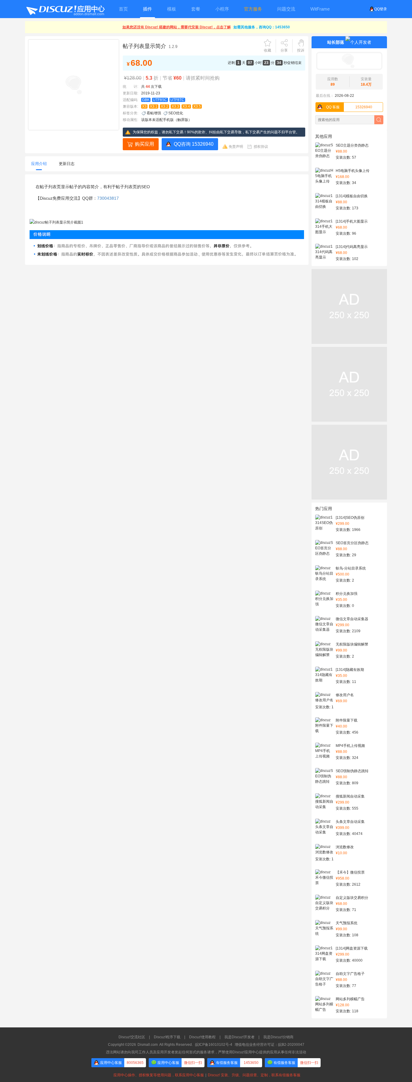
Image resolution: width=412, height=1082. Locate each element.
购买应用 (144, 144)
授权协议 (261, 146)
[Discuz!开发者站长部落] (349, 61)
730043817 (108, 198)
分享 (284, 50)
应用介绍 (39, 163)
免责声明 (236, 146)
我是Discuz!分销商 (278, 1037)
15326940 (349, 107)
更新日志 (66, 163)
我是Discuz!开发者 (239, 1037)
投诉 (300, 50)
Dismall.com (148, 1044)
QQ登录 (380, 9)
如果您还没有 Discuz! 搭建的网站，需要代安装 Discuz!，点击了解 (176, 27)
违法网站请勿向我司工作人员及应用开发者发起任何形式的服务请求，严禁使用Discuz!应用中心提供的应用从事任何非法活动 (206, 1052)
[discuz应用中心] (65, 9)
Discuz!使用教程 (202, 1037)
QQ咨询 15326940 (194, 144)
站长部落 (335, 42)
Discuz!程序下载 (167, 1037)
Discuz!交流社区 (132, 1037)
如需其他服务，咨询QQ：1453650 (261, 27)
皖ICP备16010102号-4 (213, 1044)
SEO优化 (175, 113)
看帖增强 (154, 113)
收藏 (267, 50)
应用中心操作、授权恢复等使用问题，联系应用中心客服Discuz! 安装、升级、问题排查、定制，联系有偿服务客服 (206, 1075)
